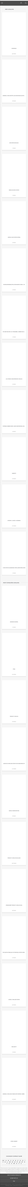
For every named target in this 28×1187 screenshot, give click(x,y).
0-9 (3, 1160)
